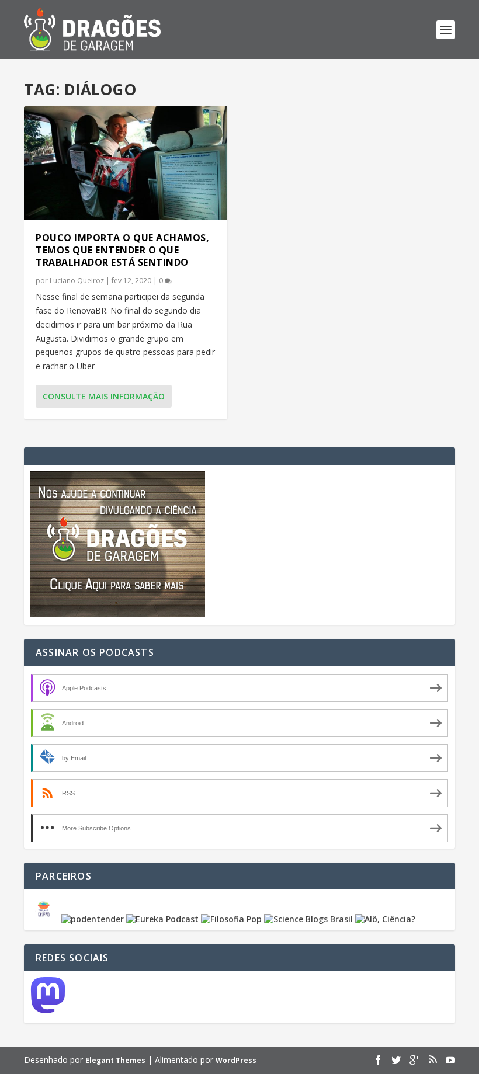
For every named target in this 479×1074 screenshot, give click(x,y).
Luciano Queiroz (77, 281)
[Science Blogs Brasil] (308, 918)
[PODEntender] (92, 918)
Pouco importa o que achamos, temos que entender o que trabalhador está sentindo (122, 250)
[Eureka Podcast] (162, 918)
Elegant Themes (115, 1060)
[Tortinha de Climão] (45, 918)
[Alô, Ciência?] (385, 918)
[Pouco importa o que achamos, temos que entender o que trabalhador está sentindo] (125, 163)
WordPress (236, 1060)
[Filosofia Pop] (231, 918)
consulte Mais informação (104, 396)
